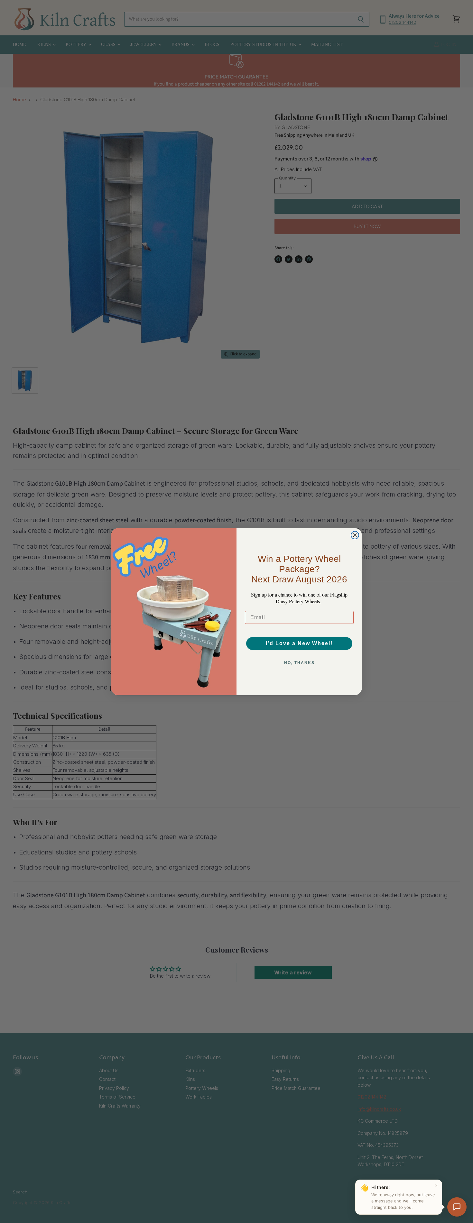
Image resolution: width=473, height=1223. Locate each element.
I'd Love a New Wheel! (299, 643)
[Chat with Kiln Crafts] (457, 1207)
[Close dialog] (355, 535)
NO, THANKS (299, 663)
